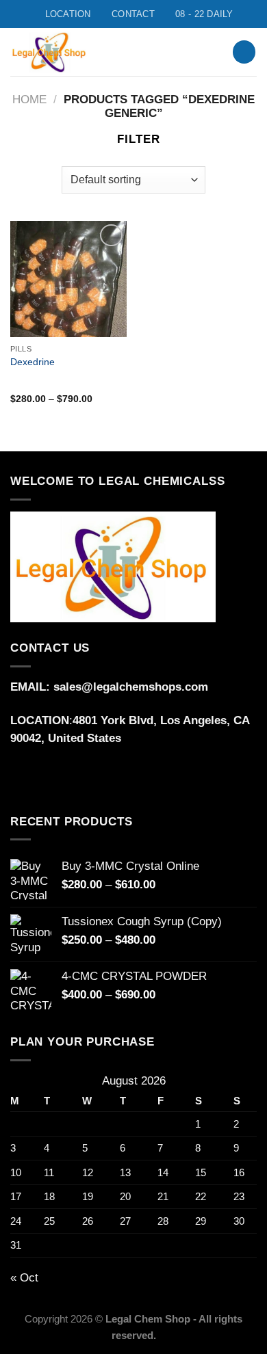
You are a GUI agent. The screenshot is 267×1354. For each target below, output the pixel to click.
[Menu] (203, 52)
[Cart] (244, 52)
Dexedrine (32, 361)
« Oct (24, 1277)
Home (29, 99)
